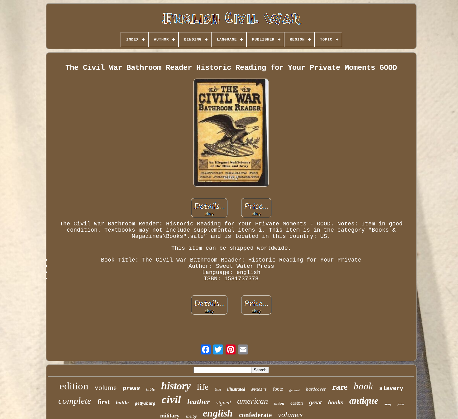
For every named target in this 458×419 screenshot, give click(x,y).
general (294, 390)
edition (74, 386)
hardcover (316, 389)
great (315, 403)
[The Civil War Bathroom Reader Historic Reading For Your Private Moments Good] (231, 133)
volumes (290, 415)
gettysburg (145, 403)
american (252, 401)
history (176, 386)
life (202, 387)
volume (106, 388)
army (387, 404)
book (363, 386)
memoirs (259, 390)
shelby (191, 416)
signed (223, 403)
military (169, 415)
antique (363, 400)
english (218, 413)
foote (278, 389)
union (279, 403)
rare (339, 387)
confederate (255, 415)
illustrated (236, 389)
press (131, 388)
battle (122, 402)
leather (198, 401)
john (401, 404)
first (104, 402)
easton (296, 403)
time (218, 389)
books (335, 402)
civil (171, 399)
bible (150, 389)
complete (74, 401)
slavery (391, 388)
